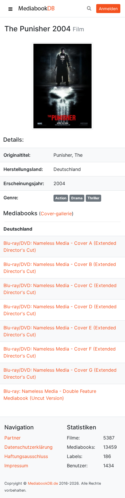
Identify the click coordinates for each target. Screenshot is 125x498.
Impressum (16, 465)
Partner (12, 438)
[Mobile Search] (89, 9)
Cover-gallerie (56, 213)
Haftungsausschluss (26, 456)
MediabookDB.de (43, 483)
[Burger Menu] (10, 8)
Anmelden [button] (108, 8)
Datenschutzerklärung (28, 447)
